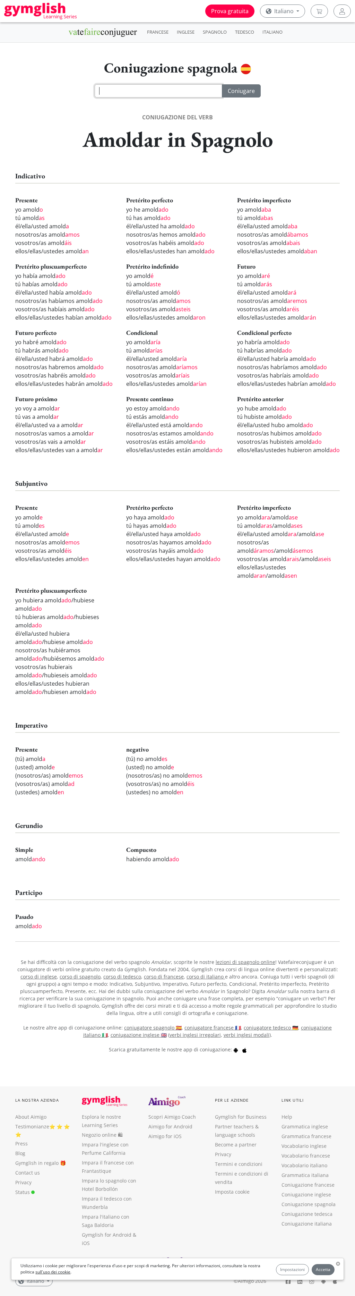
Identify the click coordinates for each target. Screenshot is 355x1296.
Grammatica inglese (305, 1126)
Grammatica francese (306, 1136)
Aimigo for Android (170, 1126)
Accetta (323, 1269)
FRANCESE (157, 32)
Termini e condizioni (238, 1164)
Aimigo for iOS (165, 1136)
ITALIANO (272, 32)
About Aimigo (30, 1116)
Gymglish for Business (241, 1116)
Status (23, 1192)
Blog (20, 1153)
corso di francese (164, 976)
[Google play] (235, 1049)
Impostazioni (292, 1269)
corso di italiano (206, 976)
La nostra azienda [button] (37, 1100)
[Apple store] (244, 1049)
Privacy (23, 1182)
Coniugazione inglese (306, 1194)
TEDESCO (244, 32)
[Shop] (319, 11)
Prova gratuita (230, 11)
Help (287, 1116)
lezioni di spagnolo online (245, 962)
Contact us (27, 1172)
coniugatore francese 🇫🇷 (212, 1027)
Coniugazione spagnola (309, 1204)
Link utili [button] (293, 1100)
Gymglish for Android (106, 1234)
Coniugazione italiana (307, 1223)
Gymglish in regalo (37, 1163)
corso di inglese (38, 976)
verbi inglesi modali (246, 1035)
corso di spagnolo (80, 976)
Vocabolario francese (306, 1155)
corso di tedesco (122, 976)
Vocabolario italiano (304, 1165)
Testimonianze (32, 1126)
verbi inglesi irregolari (195, 1035)
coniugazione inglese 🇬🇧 (139, 1035)
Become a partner (236, 1144)
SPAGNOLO (215, 32)
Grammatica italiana (305, 1175)
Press (21, 1143)
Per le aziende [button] (232, 1100)
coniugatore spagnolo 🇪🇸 (153, 1027)
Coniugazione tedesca (307, 1214)
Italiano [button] (284, 11)
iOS (86, 1243)
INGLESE (185, 32)
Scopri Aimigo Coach (172, 1116)
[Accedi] (342, 11)
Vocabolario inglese (304, 1146)
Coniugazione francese (308, 1184)
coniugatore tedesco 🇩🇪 (271, 1027)
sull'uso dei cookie (52, 1272)
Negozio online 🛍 (102, 1135)
